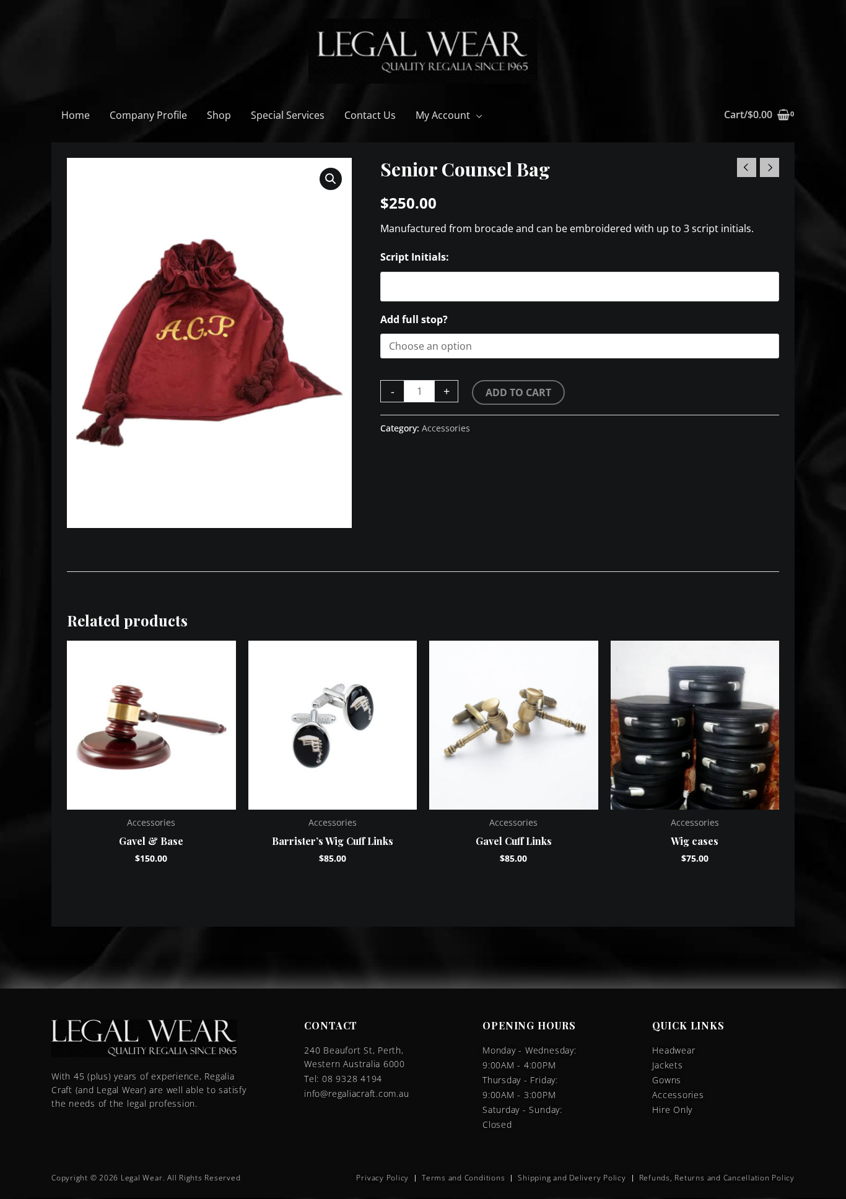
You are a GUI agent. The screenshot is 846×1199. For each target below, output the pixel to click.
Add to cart (518, 392)
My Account (443, 115)
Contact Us (370, 115)
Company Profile (148, 115)
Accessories (446, 428)
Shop (219, 115)
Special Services (288, 115)
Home (75, 115)
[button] (331, 179)
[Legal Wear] (423, 50)
